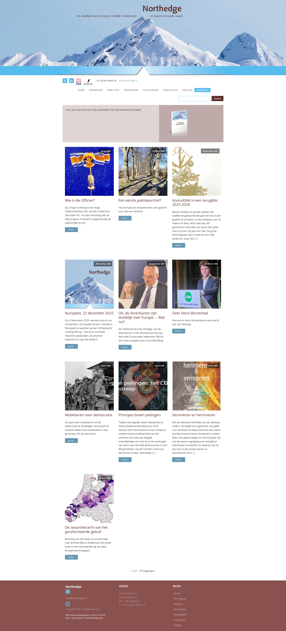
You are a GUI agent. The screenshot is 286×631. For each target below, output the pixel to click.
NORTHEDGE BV (128, 593)
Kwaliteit (113, 90)
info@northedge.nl (128, 80)
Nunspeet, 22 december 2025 (89, 313)
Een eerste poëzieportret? (140, 200)
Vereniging (96, 90)
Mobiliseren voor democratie (88, 415)
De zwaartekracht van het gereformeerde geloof (86, 529)
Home (81, 90)
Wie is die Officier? (80, 200)
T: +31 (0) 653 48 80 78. (132, 605)
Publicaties (170, 90)
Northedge (131, 90)
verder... (71, 229)
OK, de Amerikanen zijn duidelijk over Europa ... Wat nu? (142, 317)
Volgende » (149, 571)
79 (140, 571)
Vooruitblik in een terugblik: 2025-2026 (195, 202)
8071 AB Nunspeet (129, 601)
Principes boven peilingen (140, 415)
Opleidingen (151, 90)
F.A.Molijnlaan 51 (128, 597)
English (187, 90)
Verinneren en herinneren (193, 415)
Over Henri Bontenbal (190, 313)
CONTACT (202, 90)
